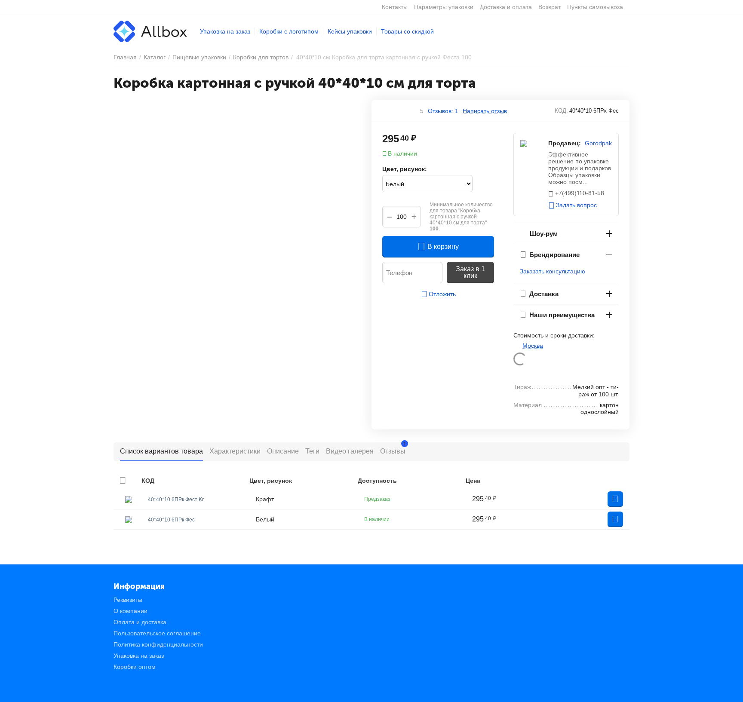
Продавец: (564, 143)
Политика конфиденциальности (158, 644)
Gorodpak (598, 143)
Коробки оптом (135, 666)
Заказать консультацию (552, 271)
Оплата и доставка (140, 622)
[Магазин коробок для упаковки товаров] (150, 31)
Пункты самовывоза (595, 6)
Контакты (395, 6)
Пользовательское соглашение (157, 633)
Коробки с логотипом (289, 31)
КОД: (561, 110)
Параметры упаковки (443, 6)
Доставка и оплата (506, 6)
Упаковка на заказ (225, 31)
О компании (130, 610)
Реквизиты (128, 599)
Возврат (549, 6)
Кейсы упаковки (350, 31)
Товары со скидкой (407, 31)
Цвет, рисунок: (404, 169)
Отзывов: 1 (443, 110)
